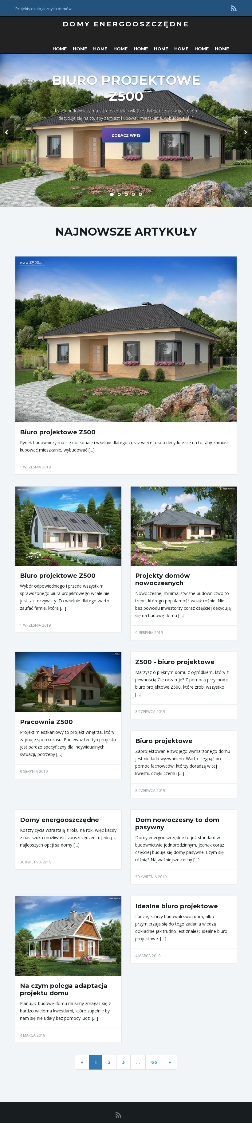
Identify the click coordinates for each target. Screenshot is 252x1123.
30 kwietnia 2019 (35, 862)
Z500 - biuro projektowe (175, 662)
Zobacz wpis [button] (126, 135)
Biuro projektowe (163, 741)
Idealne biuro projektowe (176, 906)
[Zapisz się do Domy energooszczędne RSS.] (234, 8)
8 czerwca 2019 (150, 711)
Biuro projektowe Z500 (58, 432)
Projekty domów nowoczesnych (162, 579)
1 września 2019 (35, 467)
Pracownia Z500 (46, 722)
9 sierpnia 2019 (149, 632)
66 (154, 1062)
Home (60, 49)
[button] (7, 130)
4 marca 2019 (32, 1035)
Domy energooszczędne (126, 24)
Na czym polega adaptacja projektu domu (64, 989)
